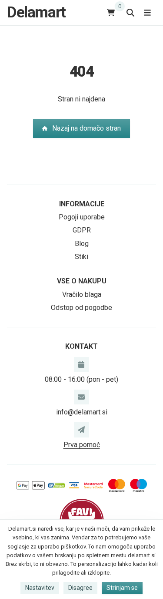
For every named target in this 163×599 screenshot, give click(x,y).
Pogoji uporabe (82, 217)
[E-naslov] (81, 397)
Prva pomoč (81, 445)
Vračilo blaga (81, 294)
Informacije (81, 204)
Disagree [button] (80, 587)
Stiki (81, 256)
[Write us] (81, 429)
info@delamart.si (81, 412)
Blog (82, 243)
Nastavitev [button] (39, 587)
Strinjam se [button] (122, 587)
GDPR (82, 230)
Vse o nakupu (81, 281)
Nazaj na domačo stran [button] (86, 128)
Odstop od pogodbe (81, 307)
